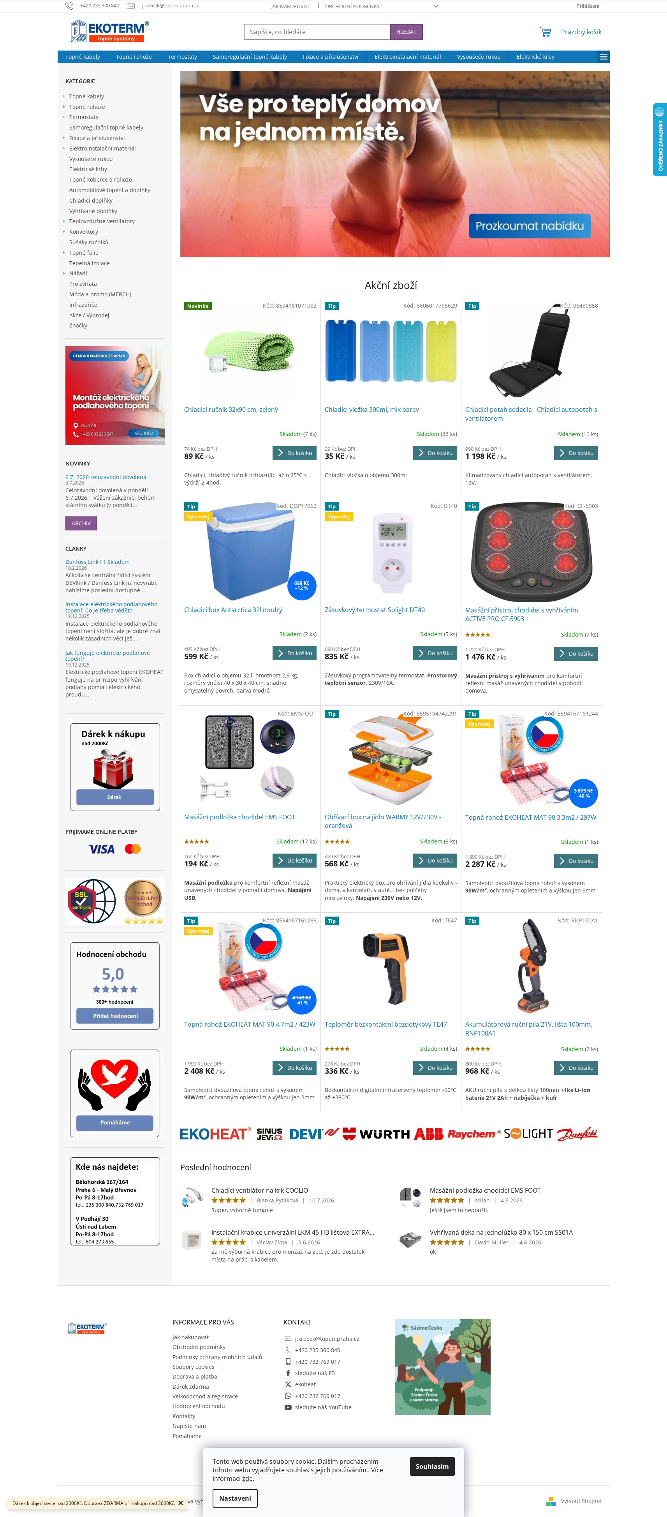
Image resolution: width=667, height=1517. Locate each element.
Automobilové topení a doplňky (109, 190)
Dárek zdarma (190, 1386)
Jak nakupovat (290, 6)
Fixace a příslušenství (97, 138)
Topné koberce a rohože (100, 179)
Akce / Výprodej (89, 315)
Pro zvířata (83, 283)
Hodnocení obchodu (198, 1406)
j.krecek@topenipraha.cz (327, 1338)
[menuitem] (83, 57)
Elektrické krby (88, 169)
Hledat (406, 31)
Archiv (81, 523)
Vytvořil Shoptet (581, 1501)
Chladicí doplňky (91, 200)
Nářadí (78, 273)
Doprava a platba (194, 1376)
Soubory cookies (193, 1366)
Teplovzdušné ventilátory (102, 221)
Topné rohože (87, 106)
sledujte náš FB (315, 1373)
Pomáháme (187, 1436)
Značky (78, 325)
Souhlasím (432, 1466)
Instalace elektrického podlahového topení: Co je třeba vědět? (111, 607)
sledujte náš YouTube (323, 1407)
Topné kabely (86, 96)
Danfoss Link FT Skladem (97, 562)
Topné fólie (84, 252)
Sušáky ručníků (89, 242)
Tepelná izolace (89, 263)
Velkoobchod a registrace (205, 1396)
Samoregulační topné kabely (106, 127)
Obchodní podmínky (352, 6)
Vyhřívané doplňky (93, 211)
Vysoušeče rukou (91, 159)
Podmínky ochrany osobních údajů (217, 1357)
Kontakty (183, 1416)
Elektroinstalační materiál (102, 148)
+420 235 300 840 (317, 1350)
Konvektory (83, 231)
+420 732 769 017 (317, 1361)
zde (247, 1478)
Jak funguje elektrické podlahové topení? (107, 656)
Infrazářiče (83, 304)
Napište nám (189, 1426)
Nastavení (235, 1498)
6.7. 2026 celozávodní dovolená (105, 477)
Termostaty (84, 117)
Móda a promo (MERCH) (100, 294)
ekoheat (305, 1384)
